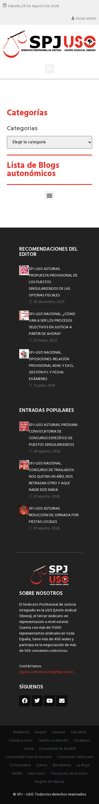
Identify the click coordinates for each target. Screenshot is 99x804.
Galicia (41, 765)
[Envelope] (61, 700)
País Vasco (36, 773)
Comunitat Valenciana (75, 757)
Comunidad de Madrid (57, 749)
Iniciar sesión (86, 18)
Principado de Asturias (69, 773)
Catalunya (82, 740)
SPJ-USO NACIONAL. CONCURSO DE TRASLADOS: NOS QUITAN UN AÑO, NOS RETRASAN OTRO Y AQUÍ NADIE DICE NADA (52, 476)
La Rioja (83, 765)
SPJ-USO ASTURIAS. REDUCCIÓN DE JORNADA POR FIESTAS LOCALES (54, 515)
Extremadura (20, 765)
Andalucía (21, 732)
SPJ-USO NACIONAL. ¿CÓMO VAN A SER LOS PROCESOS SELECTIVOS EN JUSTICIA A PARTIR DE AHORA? (52, 324)
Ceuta (29, 749)
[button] (49, 68)
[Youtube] (49, 700)
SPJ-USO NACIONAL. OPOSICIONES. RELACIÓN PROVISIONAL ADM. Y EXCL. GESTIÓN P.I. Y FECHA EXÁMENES (51, 365)
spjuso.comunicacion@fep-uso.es (46, 672)
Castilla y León (20, 740)
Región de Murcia (49, 782)
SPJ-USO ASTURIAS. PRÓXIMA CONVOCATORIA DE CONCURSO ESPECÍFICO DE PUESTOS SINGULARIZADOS (53, 435)
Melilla (17, 773)
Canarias (58, 732)
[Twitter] (37, 700)
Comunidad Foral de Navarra (29, 757)
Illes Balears (62, 765)
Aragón (40, 732)
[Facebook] (24, 700)
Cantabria (78, 732)
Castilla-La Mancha (53, 740)
